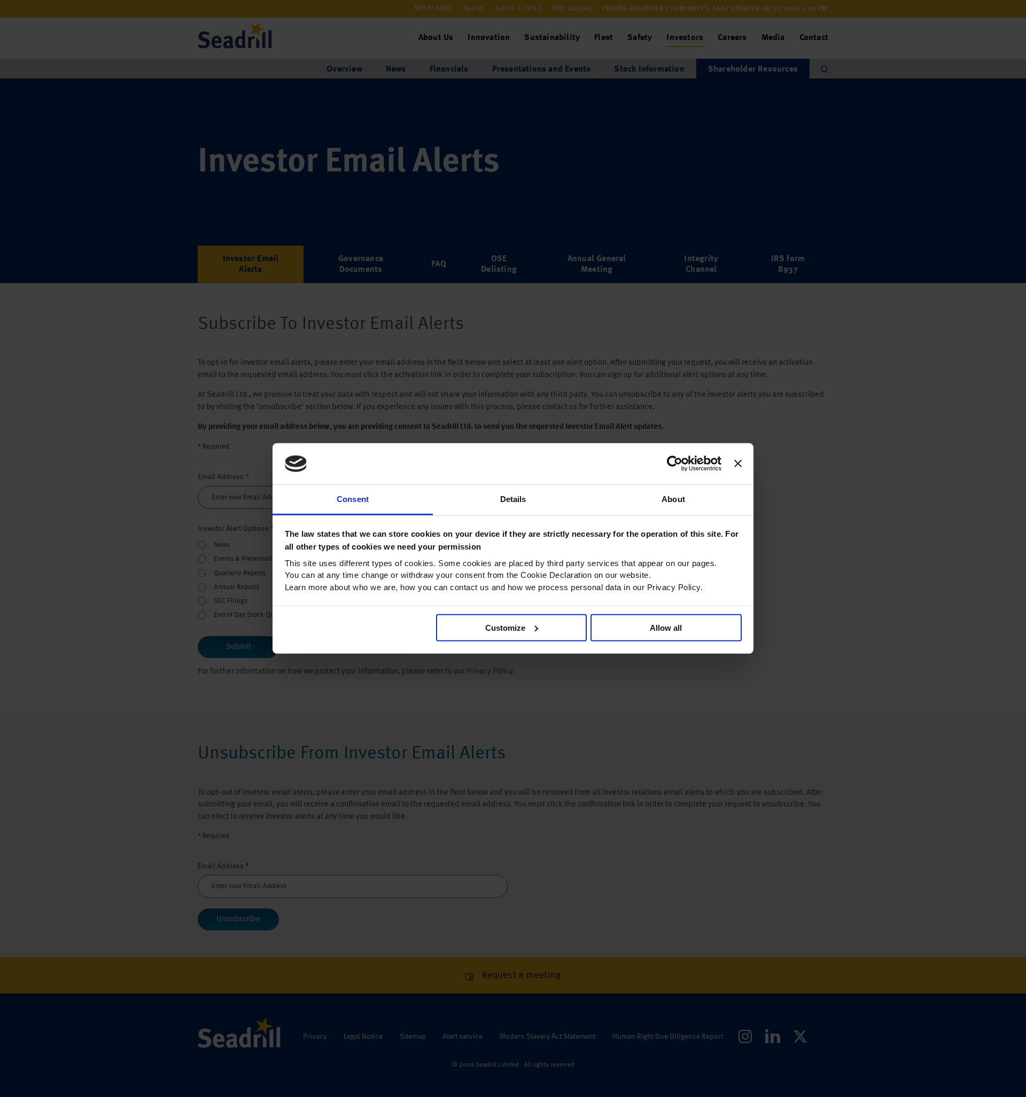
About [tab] (673, 499)
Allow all (666, 627)
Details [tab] (513, 499)
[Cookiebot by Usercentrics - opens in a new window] (674, 464)
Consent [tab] (353, 499)
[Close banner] (738, 463)
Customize (505, 627)
